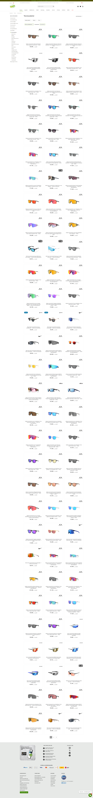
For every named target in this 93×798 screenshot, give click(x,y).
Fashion (63, 10)
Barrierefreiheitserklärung (24, 780)
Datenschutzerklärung (24, 778)
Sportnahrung (14, 57)
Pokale (13, 48)
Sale (72, 10)
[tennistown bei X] (70, 751)
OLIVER (52, 784)
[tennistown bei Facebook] (70, 753)
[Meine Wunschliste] (80, 6)
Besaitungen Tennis (14, 61)
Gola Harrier (53, 781)
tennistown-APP (37, 782)
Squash (25, 10)
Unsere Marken (53, 775)
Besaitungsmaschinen (15, 38)
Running (42, 10)
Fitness (58, 10)
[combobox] (28, 20)
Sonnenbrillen (14, 54)
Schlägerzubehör (14, 49)
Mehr (68, 10)
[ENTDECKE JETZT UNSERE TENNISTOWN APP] (27, 760)
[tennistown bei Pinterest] (70, 756)
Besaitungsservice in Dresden (40, 777)
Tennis (21, 10)
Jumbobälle (13, 42)
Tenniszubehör (14, 32)
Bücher (13, 39)
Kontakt (21, 777)
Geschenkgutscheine (38, 778)
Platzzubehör (14, 47)
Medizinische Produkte (15, 44)
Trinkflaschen (14, 58)
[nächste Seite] (56, 737)
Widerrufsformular (23, 784)
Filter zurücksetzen (28, 24)
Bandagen (13, 36)
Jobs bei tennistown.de (39, 780)
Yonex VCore (53, 785)
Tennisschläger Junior (14, 23)
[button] (78, 6)
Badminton (32, 10)
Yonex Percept (53, 780)
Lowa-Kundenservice (23, 787)
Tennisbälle (12, 30)
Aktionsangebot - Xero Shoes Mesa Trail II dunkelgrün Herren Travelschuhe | (46, 0)
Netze (12, 45)
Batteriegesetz (22, 790)
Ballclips (13, 35)
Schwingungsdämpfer (15, 52)
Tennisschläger (13, 21)
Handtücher (13, 41)
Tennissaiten (12, 26)
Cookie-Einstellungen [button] (23, 788)
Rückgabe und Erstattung (24, 782)
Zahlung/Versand (23, 775)
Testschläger (53, 782)
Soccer (53, 10)
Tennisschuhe (13, 18)
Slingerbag (52, 778)
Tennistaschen (13, 25)
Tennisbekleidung (13, 19)
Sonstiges (13, 55)
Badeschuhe (13, 34)
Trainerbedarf (14, 60)
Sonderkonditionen (23, 785)
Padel (37, 10)
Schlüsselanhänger (14, 51)
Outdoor (48, 10)
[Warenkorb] (82, 6)
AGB (20, 781)
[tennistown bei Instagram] (70, 748)
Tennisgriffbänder (13, 28)
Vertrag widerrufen (24, 792)
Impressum (37, 781)
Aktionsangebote (38, 775)
